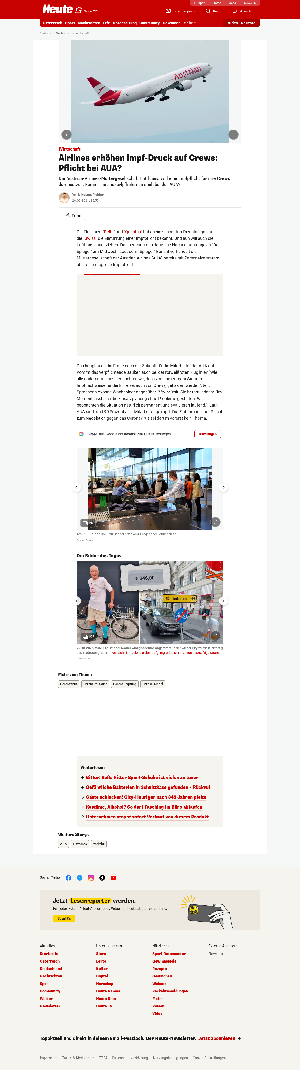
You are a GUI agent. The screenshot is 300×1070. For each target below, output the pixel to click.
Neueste (248, 23)
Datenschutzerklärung (130, 1057)
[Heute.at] (58, 8)
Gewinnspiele (164, 961)
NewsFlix (216, 954)
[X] (79, 877)
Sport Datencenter (169, 954)
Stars (101, 954)
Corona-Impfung (124, 684)
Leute (101, 961)
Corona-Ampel (152, 684)
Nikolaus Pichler (91, 195)
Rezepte (159, 968)
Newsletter (50, 1006)
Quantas (133, 231)
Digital (102, 976)
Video (233, 23)
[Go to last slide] (76, 487)
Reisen (158, 1006)
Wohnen (159, 983)
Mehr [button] (188, 23)
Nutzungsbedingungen (170, 1057)
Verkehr (99, 844)
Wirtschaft (82, 33)
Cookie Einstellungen (209, 1057)
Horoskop (104, 983)
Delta (108, 231)
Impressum (48, 1057)
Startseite (46, 33)
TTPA (103, 1057)
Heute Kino (106, 998)
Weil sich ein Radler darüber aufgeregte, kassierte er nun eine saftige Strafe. (165, 653)
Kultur (102, 968)
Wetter (46, 998)
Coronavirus (68, 684)
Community (149, 23)
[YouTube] (113, 877)
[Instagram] (91, 877)
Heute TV (104, 1006)
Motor (157, 998)
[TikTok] (102, 877)
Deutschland (51, 968)
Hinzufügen (208, 434)
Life (106, 23)
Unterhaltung (125, 23)
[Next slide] (223, 487)
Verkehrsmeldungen (170, 991)
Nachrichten (63, 33)
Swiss (90, 238)
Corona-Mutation (95, 684)
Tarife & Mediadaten (78, 1057)
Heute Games (108, 991)
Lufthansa (80, 844)
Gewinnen (171, 23)
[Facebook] (68, 877)
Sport (70, 23)
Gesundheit (162, 976)
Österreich (52, 23)
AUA (63, 844)
